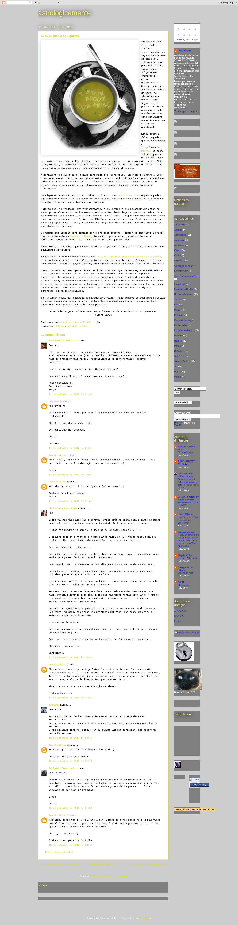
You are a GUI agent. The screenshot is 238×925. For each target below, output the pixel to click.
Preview (178, 422)
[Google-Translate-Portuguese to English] (184, 37)
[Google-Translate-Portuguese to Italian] (195, 31)
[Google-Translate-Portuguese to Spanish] (195, 37)
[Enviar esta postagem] (99, 322)
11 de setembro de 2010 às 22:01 (70, 501)
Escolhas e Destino (184, 289)
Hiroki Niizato (185, 514)
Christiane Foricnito (63, 508)
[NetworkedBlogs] (194, 784)
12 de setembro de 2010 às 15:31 (70, 697)
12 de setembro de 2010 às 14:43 (70, 657)
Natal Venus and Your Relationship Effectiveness (188, 520)
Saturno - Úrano (80, 236)
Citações (178, 260)
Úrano (83, 326)
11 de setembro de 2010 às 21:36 (70, 394)
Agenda (178, 230)
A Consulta (179, 224)
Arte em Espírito (186, 446)
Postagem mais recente (59, 864)
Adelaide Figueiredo (62, 768)
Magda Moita (185, 555)
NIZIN (181, 582)
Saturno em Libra (129, 195)
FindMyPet (183, 464)
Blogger (145, 918)
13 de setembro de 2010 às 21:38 (70, 808)
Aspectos (179, 240)
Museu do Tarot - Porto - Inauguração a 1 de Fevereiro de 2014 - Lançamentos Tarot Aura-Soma (188, 540)
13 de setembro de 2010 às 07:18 (70, 761)
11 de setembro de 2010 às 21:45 (70, 448)
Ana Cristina (57, 455)
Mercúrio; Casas (182, 320)
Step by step (184, 585)
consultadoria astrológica (186, 276)
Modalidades (180, 325)
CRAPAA (178, 616)
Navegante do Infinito (185, 568)
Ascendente (180, 235)
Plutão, (146, 151)
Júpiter (177, 299)
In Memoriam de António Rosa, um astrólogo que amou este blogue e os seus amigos (188, 482)
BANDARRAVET (186, 461)
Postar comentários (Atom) (109, 876)
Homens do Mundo (183, 294)
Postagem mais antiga (148, 864)
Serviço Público (182, 361)
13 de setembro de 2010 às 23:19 (70, 845)
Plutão (60, 326)
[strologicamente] (175, 122)
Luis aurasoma (186, 532)
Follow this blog (199, 785)
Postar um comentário (59, 852)
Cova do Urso (185, 473)
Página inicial (104, 864)
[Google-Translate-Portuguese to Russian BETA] (190, 37)
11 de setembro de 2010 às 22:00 (70, 474)
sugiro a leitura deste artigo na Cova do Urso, (130, 256)
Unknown (54, 401)
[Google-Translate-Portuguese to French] (184, 31)
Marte (177, 309)
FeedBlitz (179, 425)
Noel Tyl (178, 340)
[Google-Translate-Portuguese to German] (190, 31)
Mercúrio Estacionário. (188, 558)
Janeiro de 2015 (185, 573)
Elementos (179, 284)
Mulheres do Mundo (184, 330)
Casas (177, 250)
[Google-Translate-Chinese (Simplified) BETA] (178, 31)
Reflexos (178, 351)
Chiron (177, 255)
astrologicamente (64, 13)
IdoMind (54, 704)
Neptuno (178, 335)
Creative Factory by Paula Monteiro (188, 498)
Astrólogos (179, 245)
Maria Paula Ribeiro (62, 340)
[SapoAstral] (175, 188)
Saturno (72, 326)
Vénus (177, 377)
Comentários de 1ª (183, 266)
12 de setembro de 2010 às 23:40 (70, 738)
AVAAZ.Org (180, 611)
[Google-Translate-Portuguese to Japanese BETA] (178, 37)
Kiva (176, 621)
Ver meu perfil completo (186, 111)
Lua (176, 304)
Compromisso (181, 271)
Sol (176, 366)
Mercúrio (178, 315)
